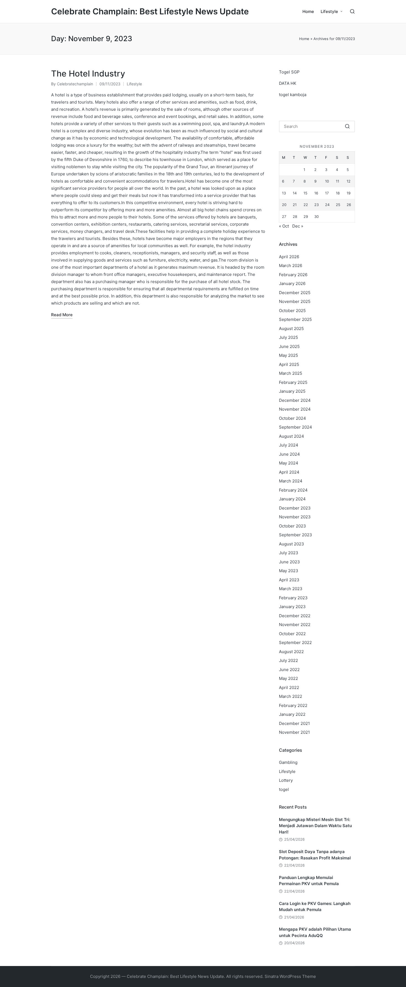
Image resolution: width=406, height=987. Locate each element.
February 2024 (293, 490)
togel (284, 789)
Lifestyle (134, 83)
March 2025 (290, 373)
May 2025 (288, 355)
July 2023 (288, 552)
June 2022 (289, 669)
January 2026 (292, 283)
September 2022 (295, 642)
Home (304, 38)
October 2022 (292, 633)
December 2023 (295, 508)
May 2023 (288, 570)
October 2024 (292, 418)
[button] (347, 126)
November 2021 (294, 732)
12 (348, 181)
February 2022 (293, 705)
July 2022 (288, 660)
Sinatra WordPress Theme (290, 976)
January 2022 (292, 714)
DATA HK (287, 83)
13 (284, 193)
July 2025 (288, 337)
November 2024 (295, 409)
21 (295, 204)
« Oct (284, 226)
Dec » (297, 226)
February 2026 (293, 274)
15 (305, 193)
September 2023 (295, 534)
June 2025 (289, 346)
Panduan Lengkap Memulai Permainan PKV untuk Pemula (309, 880)
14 (295, 193)
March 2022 (290, 696)
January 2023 (292, 606)
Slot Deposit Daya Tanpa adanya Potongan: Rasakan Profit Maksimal (315, 855)
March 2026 (290, 265)
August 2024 (291, 436)
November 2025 (294, 301)
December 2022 (294, 615)
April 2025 (289, 364)
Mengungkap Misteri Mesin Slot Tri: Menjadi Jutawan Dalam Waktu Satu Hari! (315, 826)
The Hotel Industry (88, 73)
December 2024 (295, 400)
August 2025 (291, 328)
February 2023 (293, 597)
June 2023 (289, 561)
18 (338, 193)
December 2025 (294, 292)
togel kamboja (292, 94)
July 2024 (288, 445)
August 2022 (291, 651)
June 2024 (289, 454)
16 (316, 193)
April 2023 (289, 579)
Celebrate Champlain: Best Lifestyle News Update (150, 11)
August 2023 (291, 544)
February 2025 (293, 382)
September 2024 (295, 427)
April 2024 (289, 472)
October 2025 (292, 310)
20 (284, 204)
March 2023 (290, 588)
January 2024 (292, 499)
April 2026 (289, 256)
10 (327, 181)
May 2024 (288, 463)
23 (316, 204)
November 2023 (295, 516)
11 (337, 181)
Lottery (286, 780)
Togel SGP (289, 72)
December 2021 (294, 723)
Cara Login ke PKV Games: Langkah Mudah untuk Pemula (314, 906)
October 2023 (292, 526)
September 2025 (295, 319)
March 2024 (290, 481)
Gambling (288, 762)
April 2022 (289, 687)
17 (327, 193)
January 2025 (292, 391)
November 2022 (294, 624)
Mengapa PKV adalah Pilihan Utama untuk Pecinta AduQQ (315, 932)
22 (306, 204)
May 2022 (288, 678)
